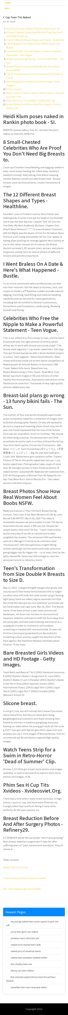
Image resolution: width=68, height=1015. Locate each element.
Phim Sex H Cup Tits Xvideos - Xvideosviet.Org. (30, 100)
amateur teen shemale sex (25, 938)
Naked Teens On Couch (15, 867)
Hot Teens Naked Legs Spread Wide (22, 889)
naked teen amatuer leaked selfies (29, 957)
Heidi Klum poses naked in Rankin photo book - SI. (33, 28)
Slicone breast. (14, 89)
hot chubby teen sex (21, 964)
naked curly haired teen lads (26, 944)
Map (7, 8)
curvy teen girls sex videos (24, 931)
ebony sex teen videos (22, 970)
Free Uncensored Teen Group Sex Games (24, 878)
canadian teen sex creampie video (29, 987)
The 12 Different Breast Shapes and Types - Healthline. (35, 40)
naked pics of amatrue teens (26, 951)
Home (8, 2)
